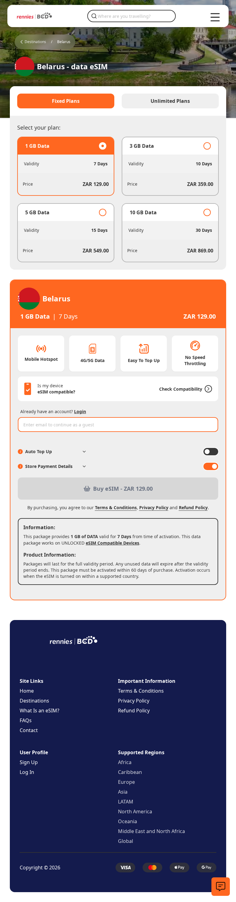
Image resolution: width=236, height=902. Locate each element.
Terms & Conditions (116, 507)
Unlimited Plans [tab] (170, 101)
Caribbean (130, 772)
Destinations (34, 700)
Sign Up (29, 762)
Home (27, 690)
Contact (29, 730)
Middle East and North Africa (151, 831)
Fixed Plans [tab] (66, 101)
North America (135, 811)
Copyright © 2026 (40, 867)
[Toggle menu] (215, 17)
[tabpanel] (118, 199)
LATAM (125, 801)
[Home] (34, 16)
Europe (126, 782)
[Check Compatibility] (207, 389)
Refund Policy (193, 507)
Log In (27, 772)
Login (80, 411)
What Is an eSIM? (39, 710)
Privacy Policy (153, 507)
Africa (125, 762)
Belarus (63, 41)
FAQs (26, 720)
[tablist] (118, 101)
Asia (123, 791)
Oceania (127, 821)
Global (125, 841)
